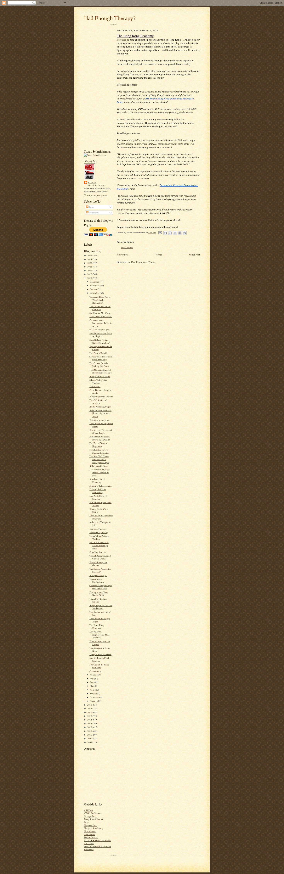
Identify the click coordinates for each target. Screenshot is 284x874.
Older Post (194, 254)
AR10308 (88, 810)
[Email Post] (159, 232)
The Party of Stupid (98, 352)
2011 (90, 731)
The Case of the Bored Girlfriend (99, 666)
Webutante (89, 849)
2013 (90, 723)
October (94, 289)
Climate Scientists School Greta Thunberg (100, 358)
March (93, 693)
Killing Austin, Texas (98, 465)
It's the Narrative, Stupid (100, 406)
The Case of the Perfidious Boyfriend (101, 517)
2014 (90, 719)
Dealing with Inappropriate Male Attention (99, 634)
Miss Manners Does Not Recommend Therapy (100, 371)
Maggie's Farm (90, 825)
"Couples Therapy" (98, 575)
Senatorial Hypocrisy (98, 532)
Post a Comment (127, 247)
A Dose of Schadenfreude (100, 485)
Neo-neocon (89, 834)
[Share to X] (175, 233)
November (95, 285)
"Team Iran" (94, 386)
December (94, 281)
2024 (90, 259)
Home (159, 254)
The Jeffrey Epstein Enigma (98, 600)
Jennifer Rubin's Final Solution (99, 660)
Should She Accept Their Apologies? (100, 335)
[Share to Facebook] (180, 233)
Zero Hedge (123, 39)
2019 (90, 278)
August (93, 674)
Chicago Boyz (90, 816)
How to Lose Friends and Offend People (100, 431)
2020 (90, 274)
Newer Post (122, 254)
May (92, 685)
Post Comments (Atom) (143, 262)
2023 (90, 262)
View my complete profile (95, 195)
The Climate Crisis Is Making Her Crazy (99, 365)
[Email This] (165, 233)
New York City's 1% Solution (98, 497)
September (95, 292)
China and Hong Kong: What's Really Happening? (99, 299)
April (92, 689)
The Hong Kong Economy (96, 627)
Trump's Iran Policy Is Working (99, 537)
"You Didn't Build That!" (100, 316)
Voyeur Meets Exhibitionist (96, 580)
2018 (90, 704)
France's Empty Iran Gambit (98, 564)
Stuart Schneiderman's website (97, 846)
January (93, 700)
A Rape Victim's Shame (99, 376)
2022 (90, 266)
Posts (91, 206)
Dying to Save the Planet (100, 654)
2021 (90, 270)
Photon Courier (91, 837)
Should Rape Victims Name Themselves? (99, 341)
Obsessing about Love (99, 419)
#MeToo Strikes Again (99, 329)
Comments (93, 212)
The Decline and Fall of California (100, 308)
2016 (90, 712)
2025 (90, 255)
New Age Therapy (97, 528)
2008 (90, 742)
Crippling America (97, 552)
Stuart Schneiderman (96, 184)
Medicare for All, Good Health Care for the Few (100, 472)
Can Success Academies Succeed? (100, 570)
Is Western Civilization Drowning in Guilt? (99, 438)
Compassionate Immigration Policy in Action (100, 323)
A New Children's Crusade (101, 396)
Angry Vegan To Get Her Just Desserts (100, 607)
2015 (90, 715)
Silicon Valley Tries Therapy (98, 381)
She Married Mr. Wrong (100, 312)
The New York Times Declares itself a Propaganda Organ (99, 459)
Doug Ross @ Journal (93, 819)
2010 (90, 734)
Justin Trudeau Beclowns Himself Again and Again (100, 413)
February (94, 697)
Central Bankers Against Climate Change (100, 557)
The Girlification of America (98, 402)
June (92, 682)
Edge (86, 822)
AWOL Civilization (92, 813)
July (92, 678)
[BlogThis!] (170, 233)
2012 (90, 727)
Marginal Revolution (93, 828)
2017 (90, 708)
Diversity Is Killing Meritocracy (97, 491)
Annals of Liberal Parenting (97, 481)
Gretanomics (95, 671)
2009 (90, 738)
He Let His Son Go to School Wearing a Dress (99, 545)
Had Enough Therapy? (110, 18)
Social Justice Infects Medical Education (99, 451)
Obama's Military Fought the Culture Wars (100, 587)
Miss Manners (90, 831)
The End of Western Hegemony (98, 445)
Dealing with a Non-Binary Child (98, 594)
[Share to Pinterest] (185, 233)
